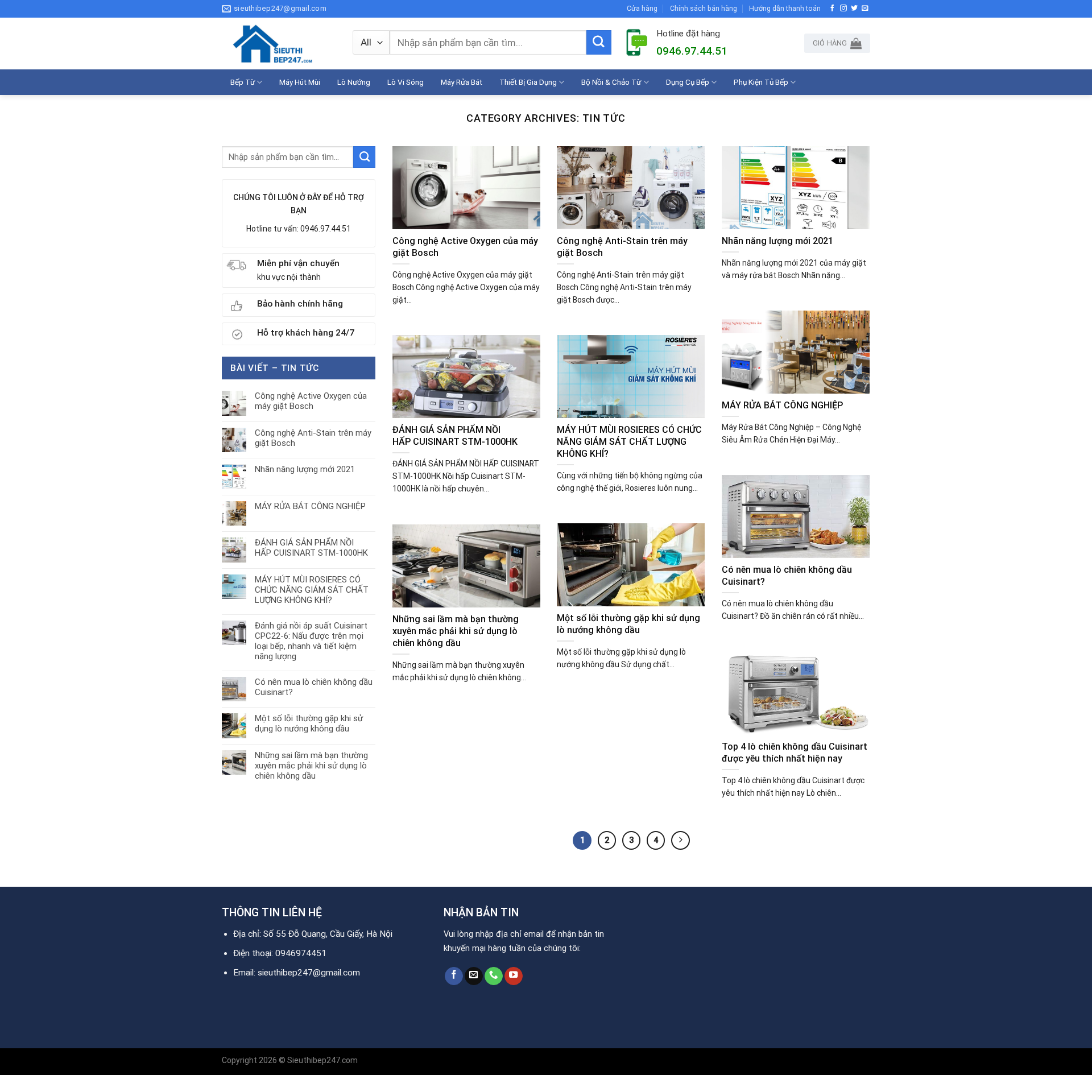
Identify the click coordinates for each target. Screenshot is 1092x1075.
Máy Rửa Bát (461, 81)
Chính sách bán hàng (703, 8)
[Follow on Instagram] (843, 8)
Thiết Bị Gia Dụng (528, 81)
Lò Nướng (353, 81)
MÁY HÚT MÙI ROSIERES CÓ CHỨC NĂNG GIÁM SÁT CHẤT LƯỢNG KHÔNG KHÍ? (312, 589)
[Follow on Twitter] (854, 8)
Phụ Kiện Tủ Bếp (761, 81)
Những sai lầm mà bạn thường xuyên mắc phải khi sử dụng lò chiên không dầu (311, 765)
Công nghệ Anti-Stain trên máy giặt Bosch (313, 438)
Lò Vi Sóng (405, 81)
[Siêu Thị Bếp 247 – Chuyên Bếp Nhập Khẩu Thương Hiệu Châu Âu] (279, 43)
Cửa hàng (642, 8)
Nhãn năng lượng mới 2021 (305, 469)
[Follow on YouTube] (513, 976)
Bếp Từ (242, 81)
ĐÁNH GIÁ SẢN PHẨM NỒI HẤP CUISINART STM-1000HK (311, 548)
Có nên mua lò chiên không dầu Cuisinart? (314, 687)
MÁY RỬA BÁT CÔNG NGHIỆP (310, 506)
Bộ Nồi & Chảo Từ (611, 81)
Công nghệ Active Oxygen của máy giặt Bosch (311, 401)
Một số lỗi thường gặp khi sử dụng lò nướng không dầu (309, 723)
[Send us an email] (865, 8)
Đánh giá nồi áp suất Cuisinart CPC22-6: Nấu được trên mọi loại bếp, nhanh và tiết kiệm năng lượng (311, 641)
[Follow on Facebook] (832, 8)
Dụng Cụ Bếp (687, 81)
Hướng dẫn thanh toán (785, 8)
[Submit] (598, 42)
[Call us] (494, 976)
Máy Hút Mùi (299, 81)
